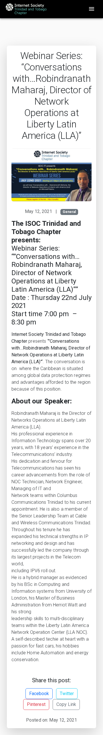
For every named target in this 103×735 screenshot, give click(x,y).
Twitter (67, 693)
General (69, 212)
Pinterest (36, 704)
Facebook (39, 693)
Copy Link (66, 704)
